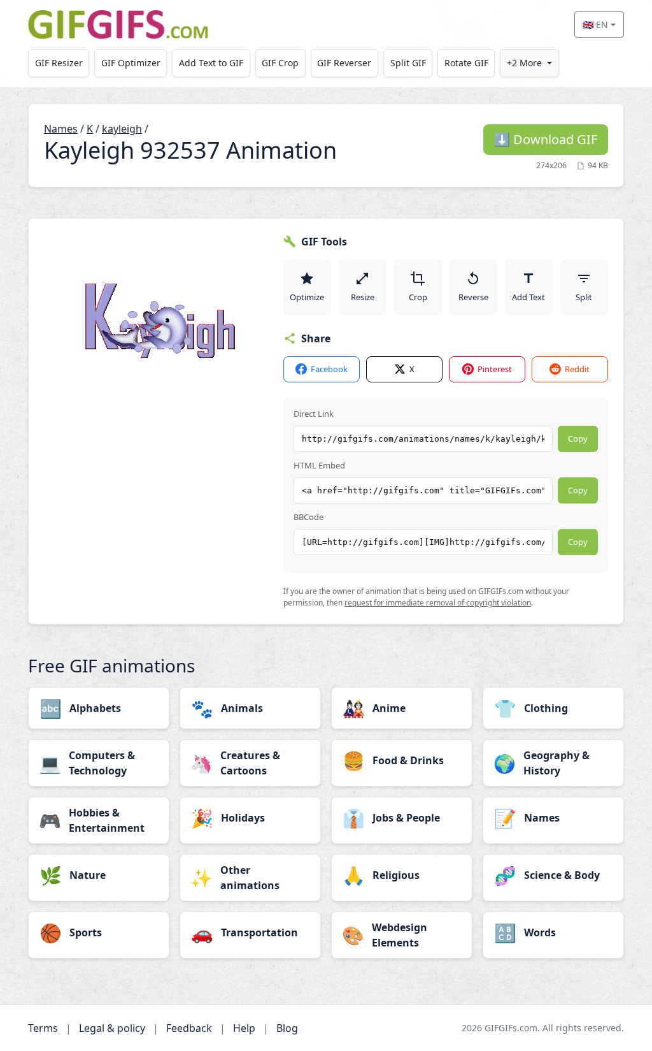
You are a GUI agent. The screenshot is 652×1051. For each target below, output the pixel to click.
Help (244, 1028)
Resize (362, 297)
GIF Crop (280, 63)
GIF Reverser (344, 63)
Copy (578, 438)
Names (61, 129)
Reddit (577, 369)
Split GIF (408, 63)
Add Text (528, 297)
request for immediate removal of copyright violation (437, 602)
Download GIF (545, 139)
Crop (418, 297)
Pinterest (495, 369)
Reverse (473, 297)
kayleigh (122, 129)
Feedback (189, 1028)
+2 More (524, 63)
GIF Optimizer (130, 63)
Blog (287, 1028)
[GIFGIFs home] (118, 24)
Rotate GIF (466, 63)
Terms (43, 1028)
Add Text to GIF (211, 63)
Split (584, 297)
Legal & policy (112, 1028)
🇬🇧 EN (595, 24)
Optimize (307, 297)
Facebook (329, 369)
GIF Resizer (59, 63)
